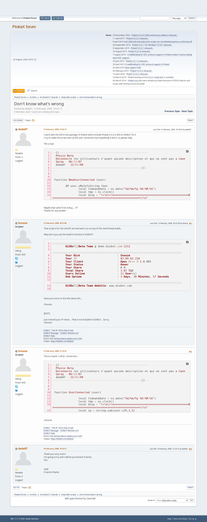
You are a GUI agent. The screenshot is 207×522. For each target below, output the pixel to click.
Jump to (151, 500)
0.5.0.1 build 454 (155, 77)
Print (190, 120)
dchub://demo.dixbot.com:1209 (68, 338)
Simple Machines (32, 519)
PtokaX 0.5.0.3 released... (141, 70)
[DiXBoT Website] (16, 262)
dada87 (22, 129)
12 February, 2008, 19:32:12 (55, 129)
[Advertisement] (103, 7)
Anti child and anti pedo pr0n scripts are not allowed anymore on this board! (158, 41)
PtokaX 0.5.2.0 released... (139, 51)
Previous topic (172, 111)
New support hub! (133, 67)
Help (169, 518)
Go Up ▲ (193, 518)
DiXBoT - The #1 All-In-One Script (58, 330)
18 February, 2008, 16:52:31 (55, 448)
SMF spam (70, 498)
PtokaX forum (24, 26)
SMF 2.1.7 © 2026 (17, 519)
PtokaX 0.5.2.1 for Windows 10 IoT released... (152, 45)
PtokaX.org (133, 80)
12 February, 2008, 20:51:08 (55, 223)
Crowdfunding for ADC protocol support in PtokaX (147, 64)
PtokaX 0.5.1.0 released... (137, 61)
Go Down (17, 120)
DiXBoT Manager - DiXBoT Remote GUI (61, 333)
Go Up (16, 487)
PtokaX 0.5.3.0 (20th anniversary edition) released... (155, 35)
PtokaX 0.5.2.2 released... (137, 38)
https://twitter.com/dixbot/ (62, 341)
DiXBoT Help (49, 336)
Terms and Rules (180, 518)
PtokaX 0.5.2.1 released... (142, 48)
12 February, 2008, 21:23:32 (55, 351)
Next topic (187, 111)
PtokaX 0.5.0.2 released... (137, 74)
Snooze (22, 223)
